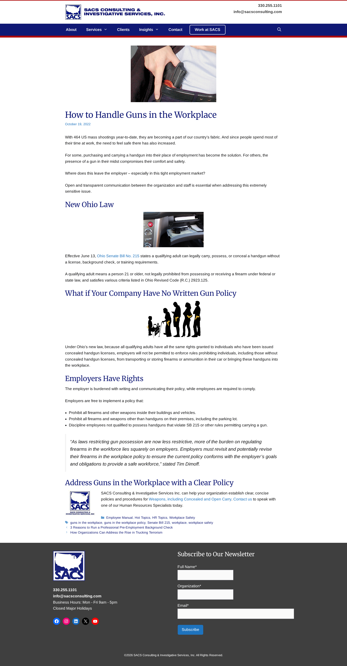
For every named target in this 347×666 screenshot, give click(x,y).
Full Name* (187, 567)
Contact (175, 29)
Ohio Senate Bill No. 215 (118, 256)
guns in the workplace (86, 522)
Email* (183, 605)
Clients (123, 29)
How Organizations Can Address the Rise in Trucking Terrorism (116, 532)
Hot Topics (142, 517)
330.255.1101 (65, 590)
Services (94, 29)
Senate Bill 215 (158, 522)
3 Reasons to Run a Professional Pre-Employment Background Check (121, 527)
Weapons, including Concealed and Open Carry (190, 499)
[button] (279, 30)
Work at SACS (207, 29)
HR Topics (159, 517)
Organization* (189, 586)
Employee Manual (119, 517)
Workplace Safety (182, 517)
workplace (179, 522)
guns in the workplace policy (124, 522)
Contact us (242, 499)
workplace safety (201, 522)
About (71, 29)
